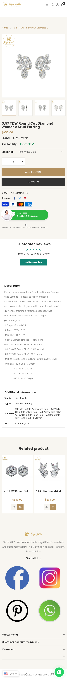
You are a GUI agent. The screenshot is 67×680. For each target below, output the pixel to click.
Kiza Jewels (21, 398)
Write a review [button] (33, 262)
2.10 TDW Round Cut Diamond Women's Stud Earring (17, 491)
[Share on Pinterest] (24, 198)
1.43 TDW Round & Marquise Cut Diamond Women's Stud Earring (49, 491)
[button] (17, 494)
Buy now (33, 182)
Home (5, 28)
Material (7, 151)
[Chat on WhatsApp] (59, 672)
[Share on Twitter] (19, 198)
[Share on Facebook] (14, 198)
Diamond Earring (23, 403)
